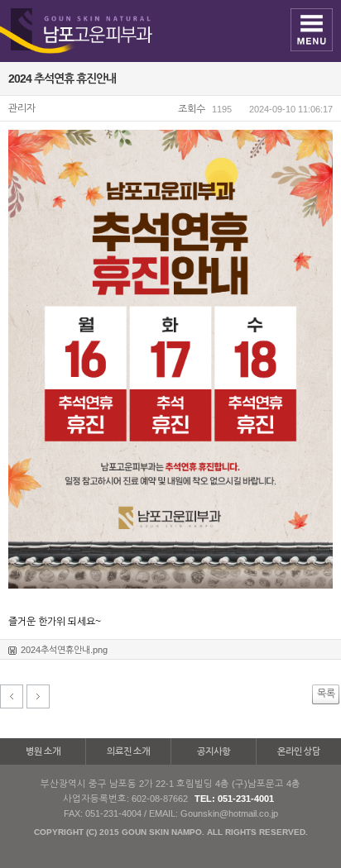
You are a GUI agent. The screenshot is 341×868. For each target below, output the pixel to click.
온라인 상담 (298, 751)
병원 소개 (43, 751)
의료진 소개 (128, 751)
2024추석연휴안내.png (64, 650)
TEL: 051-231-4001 (234, 799)
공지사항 (213, 751)
